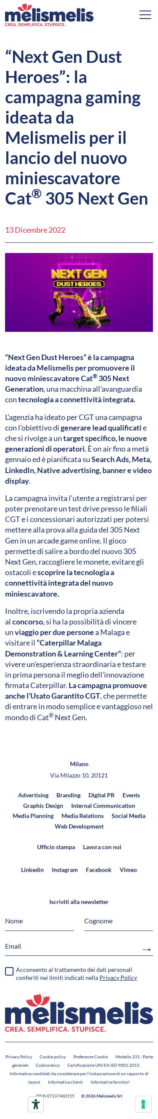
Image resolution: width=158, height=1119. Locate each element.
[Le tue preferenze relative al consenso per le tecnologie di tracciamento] (143, 1104)
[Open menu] (145, 15)
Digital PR (101, 795)
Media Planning (33, 815)
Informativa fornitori (110, 1081)
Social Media (128, 815)
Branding (68, 795)
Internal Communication (103, 805)
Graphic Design (43, 805)
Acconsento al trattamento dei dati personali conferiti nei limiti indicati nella (76, 973)
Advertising (33, 795)
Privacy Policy (18, 1056)
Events (131, 795)
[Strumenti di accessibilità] (36, 1104)
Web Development (79, 826)
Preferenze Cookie (90, 1056)
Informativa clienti (65, 1081)
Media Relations (83, 815)
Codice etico (48, 1065)
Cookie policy (53, 1056)
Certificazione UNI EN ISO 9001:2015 (103, 1065)
